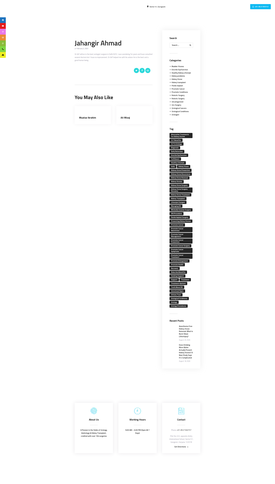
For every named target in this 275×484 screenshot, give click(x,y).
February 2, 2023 (82, 48)
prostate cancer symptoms (177, 250)
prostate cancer (177, 225)
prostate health (177, 264)
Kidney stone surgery (179, 185)
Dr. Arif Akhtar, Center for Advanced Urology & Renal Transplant (138, 462)
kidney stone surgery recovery (179, 190)
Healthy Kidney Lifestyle (181, 72)
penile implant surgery (179, 217)
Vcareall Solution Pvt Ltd (142, 465)
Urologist (175, 114)
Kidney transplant (179, 82)
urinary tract (176, 294)
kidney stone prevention (180, 170)
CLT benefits (176, 140)
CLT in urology (176, 144)
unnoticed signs (177, 291)
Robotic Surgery (178, 95)
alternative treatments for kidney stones (180, 135)
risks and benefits (178, 272)
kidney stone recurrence (180, 174)
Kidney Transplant (178, 198)
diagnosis (175, 147)
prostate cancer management (177, 235)
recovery (174, 268)
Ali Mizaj (125, 117)
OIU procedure (176, 213)
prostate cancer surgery (180, 245)
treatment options (178, 283)
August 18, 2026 (184, 361)
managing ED (176, 206)
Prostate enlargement (179, 261)
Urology (174, 302)
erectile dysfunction (179, 155)
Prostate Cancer (178, 88)
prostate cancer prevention (177, 241)
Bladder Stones (178, 66)
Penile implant (177, 85)
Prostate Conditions (180, 92)
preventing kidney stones (181, 221)
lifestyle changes (178, 202)
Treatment (185, 279)
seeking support (177, 276)
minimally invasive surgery (181, 210)
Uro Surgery (176, 105)
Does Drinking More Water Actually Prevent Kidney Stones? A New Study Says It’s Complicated (186, 351)
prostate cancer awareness (177, 229)
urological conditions (179, 298)
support (174, 279)
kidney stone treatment (180, 195)
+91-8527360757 (184, 430)
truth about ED (177, 287)
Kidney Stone (177, 79)
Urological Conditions (180, 111)
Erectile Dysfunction (180, 69)
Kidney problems (178, 76)
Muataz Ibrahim (87, 117)
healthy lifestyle (177, 163)
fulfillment (175, 159)
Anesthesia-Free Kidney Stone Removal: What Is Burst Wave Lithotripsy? (186, 331)
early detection (177, 151)
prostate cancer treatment (177, 256)
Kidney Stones (176, 181)
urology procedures (178, 306)
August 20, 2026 (184, 340)
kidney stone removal (179, 178)
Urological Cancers (179, 108)
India (173, 166)
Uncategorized (177, 101)
